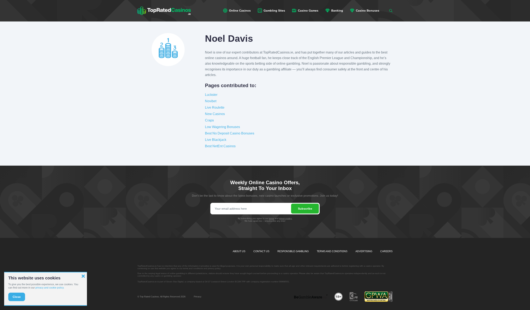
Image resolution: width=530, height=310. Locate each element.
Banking (336, 10)
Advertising (363, 251)
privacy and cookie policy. (49, 287)
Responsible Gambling (293, 251)
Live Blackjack (215, 139)
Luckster (211, 94)
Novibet (210, 101)
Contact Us (261, 251)
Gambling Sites (274, 10)
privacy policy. (285, 218)
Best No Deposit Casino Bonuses (229, 133)
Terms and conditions (332, 251)
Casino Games (307, 10)
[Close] (83, 276)
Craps (209, 120)
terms (271, 218)
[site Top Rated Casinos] (164, 11)
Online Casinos (239, 10)
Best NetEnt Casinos (220, 146)
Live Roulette (214, 107)
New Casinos (215, 114)
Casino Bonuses (367, 10)
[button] (391, 10)
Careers (386, 251)
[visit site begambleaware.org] (311, 296)
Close (17, 296)
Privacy (197, 296)
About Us (239, 251)
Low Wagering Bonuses (222, 127)
